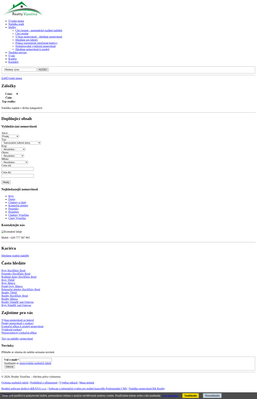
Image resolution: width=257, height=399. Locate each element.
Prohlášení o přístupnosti (43, 382)
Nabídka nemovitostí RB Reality (147, 388)
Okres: (5, 152)
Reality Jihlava (9, 298)
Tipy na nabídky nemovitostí (17, 338)
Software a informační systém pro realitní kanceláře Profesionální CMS (88, 388)
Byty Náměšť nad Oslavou (16, 305)
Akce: (4, 133)
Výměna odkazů (68, 382)
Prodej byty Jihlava (12, 286)
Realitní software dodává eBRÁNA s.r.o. (24, 388)
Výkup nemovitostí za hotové (17, 320)
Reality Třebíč (9, 292)
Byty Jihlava (8, 283)
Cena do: (6, 172)
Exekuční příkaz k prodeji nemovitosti (22, 326)
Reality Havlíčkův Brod (14, 295)
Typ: (3, 139)
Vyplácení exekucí (11, 329)
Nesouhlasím (212, 395)
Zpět (3, 78)
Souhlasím (190, 395)
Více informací (170, 395)
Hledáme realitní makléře (15, 255)
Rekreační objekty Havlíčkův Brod (20, 289)
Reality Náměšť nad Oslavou (17, 302)
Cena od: (6, 165)
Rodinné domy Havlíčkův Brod (18, 276)
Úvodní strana (14, 78)
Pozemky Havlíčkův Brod (15, 273)
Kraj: (4, 146)
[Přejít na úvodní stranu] (22, 14)
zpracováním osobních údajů (35, 363)
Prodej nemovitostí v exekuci (17, 323)
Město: (5, 158)
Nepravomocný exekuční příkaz (19, 332)
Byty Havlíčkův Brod (13, 270)
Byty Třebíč (8, 279)
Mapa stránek (86, 382)
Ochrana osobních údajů (14, 382)
